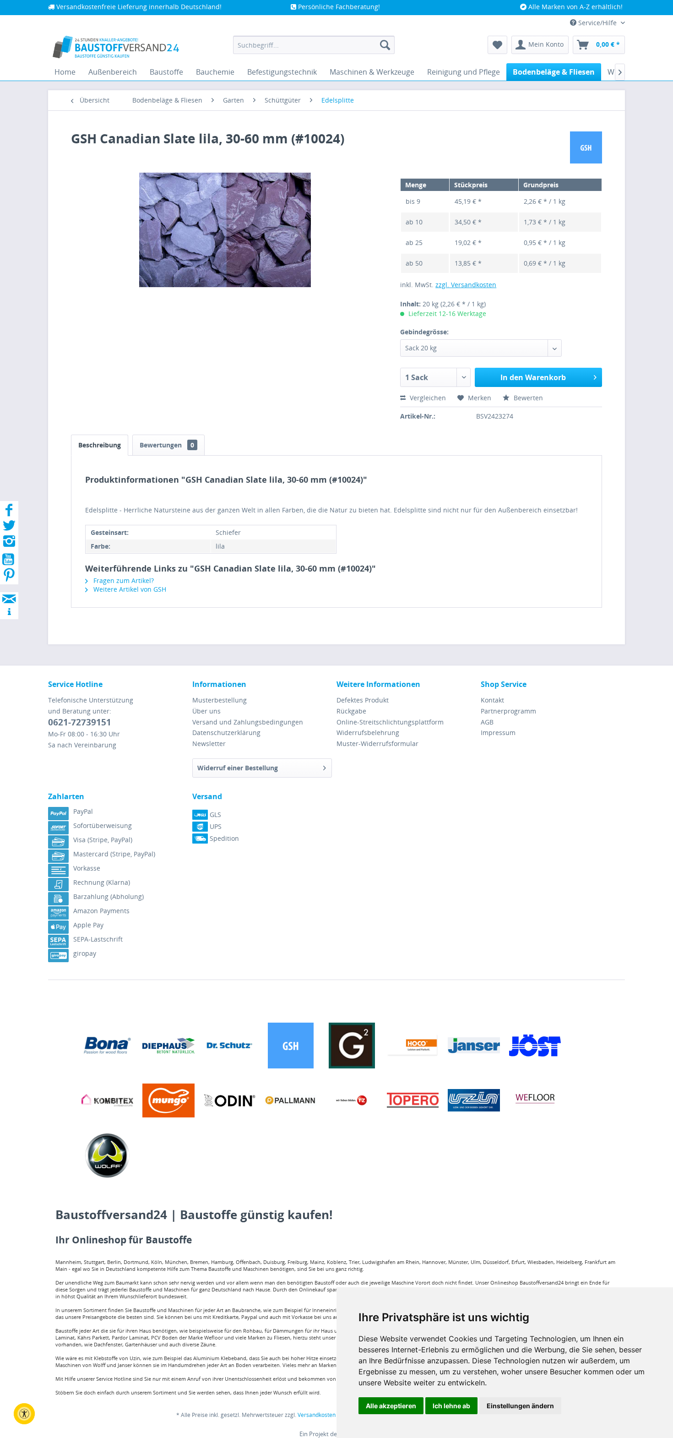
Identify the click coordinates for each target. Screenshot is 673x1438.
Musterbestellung (219, 700)
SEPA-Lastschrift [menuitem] (98, 939)
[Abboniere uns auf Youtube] (9, 561)
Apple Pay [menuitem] (88, 925)
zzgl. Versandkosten (465, 284)
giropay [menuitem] (84, 953)
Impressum (498, 732)
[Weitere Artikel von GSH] (586, 147)
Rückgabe (351, 711)
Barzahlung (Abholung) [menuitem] (108, 896)
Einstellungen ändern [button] (520, 1406)
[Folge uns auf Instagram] (9, 544)
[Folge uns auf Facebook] (9, 513)
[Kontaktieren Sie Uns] (9, 590)
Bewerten (527, 397)
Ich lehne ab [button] (451, 1406)
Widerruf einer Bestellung (237, 767)
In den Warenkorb (533, 377)
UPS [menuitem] (215, 826)
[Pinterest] (9, 578)
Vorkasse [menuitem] (86, 868)
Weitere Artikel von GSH (129, 589)
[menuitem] (314, 45)
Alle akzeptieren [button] (391, 1406)
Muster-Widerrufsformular (377, 743)
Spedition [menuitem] (223, 838)
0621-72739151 (79, 722)
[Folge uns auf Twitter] (9, 528)
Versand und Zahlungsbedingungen (247, 722)
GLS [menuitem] (214, 814)
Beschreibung (99, 445)
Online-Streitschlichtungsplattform (390, 722)
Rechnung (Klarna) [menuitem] (101, 882)
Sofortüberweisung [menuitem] (102, 825)
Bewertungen (167, 445)
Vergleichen (427, 397)
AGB (487, 722)
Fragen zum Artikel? (123, 580)
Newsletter (209, 743)
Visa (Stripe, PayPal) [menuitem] (102, 839)
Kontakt (492, 700)
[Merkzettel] (497, 45)
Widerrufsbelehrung (367, 732)
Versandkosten (317, 1415)
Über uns (206, 711)
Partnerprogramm (508, 711)
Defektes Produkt (362, 700)
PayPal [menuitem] (83, 811)
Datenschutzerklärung (226, 732)
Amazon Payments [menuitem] (101, 910)
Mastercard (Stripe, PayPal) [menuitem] (114, 854)
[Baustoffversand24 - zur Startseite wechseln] (116, 47)
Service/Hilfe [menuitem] (597, 22)
